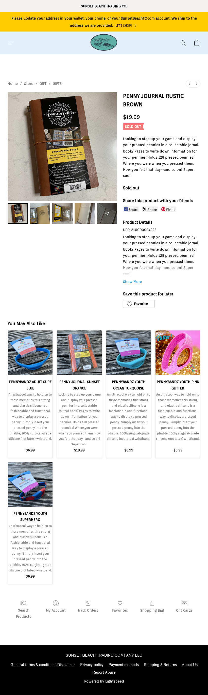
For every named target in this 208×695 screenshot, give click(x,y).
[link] (126, 25)
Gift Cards (184, 610)
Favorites (120, 610)
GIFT (43, 84)
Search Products (23, 613)
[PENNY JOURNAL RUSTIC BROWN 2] (62, 213)
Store (28, 84)
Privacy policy (91, 665)
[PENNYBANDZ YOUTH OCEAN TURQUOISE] (128, 352)
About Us (190, 665)
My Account (56, 610)
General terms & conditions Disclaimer (42, 665)
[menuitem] (189, 83)
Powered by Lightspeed (104, 681)
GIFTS (57, 84)
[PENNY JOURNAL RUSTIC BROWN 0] (18, 213)
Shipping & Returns (160, 665)
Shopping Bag (152, 610)
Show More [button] (132, 282)
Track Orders (88, 610)
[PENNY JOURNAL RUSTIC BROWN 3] (85, 213)
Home (13, 84)
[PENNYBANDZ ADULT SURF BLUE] (30, 352)
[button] (104, 43)
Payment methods (124, 665)
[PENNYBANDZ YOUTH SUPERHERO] (30, 484)
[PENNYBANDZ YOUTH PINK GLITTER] (177, 352)
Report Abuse (104, 672)
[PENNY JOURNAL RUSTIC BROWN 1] (40, 213)
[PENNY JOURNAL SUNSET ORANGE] (79, 352)
